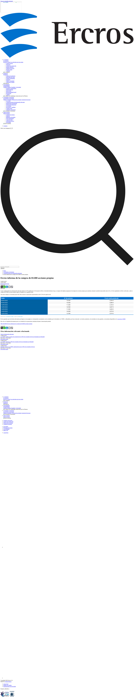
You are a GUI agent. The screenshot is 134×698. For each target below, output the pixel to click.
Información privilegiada (11, 103)
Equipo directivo (9, 67)
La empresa (5, 59)
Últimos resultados (7, 99)
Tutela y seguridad (10, 81)
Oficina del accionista (16, 99)
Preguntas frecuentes (7, 427)
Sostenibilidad (6, 84)
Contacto (8, 71)
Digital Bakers (8, 681)
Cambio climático (7, 87)
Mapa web (5, 430)
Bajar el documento (5, 283)
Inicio (4, 270)
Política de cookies (7, 685)
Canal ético (5, 432)
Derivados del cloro (10, 77)
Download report (4, 339)
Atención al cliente (10, 82)
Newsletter (8, 122)
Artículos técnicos (10, 121)
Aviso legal (5, 684)
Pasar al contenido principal (7, 1)
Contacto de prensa (10, 114)
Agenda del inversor (25, 99)
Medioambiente (9, 89)
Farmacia (8, 79)
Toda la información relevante (7, 334)
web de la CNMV (121, 319)
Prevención (8, 93)
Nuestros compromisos (11, 88)
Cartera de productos (10, 76)
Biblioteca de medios (10, 117)
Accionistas (8, 106)
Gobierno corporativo (11, 109)
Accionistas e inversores (8, 97)
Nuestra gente (9, 69)
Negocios (8, 64)
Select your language (5, 128)
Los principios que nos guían (16, 62)
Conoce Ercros (9, 63)
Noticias (8, 116)
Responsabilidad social (11, 92)
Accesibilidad (6, 429)
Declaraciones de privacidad (9, 686)
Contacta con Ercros (7, 420)
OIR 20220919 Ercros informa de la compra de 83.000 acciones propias (16, 323)
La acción (8, 101)
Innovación (8, 91)
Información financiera (11, 104)
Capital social (9, 108)
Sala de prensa (6, 112)
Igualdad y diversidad (16, 87)
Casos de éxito (9, 119)
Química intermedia (10, 78)
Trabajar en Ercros (10, 68)
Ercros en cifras (6, 62)
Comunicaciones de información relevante (15, 102)
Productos (5, 73)
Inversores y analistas (10, 107)
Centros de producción (11, 66)
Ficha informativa (10, 118)
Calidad (8, 94)
